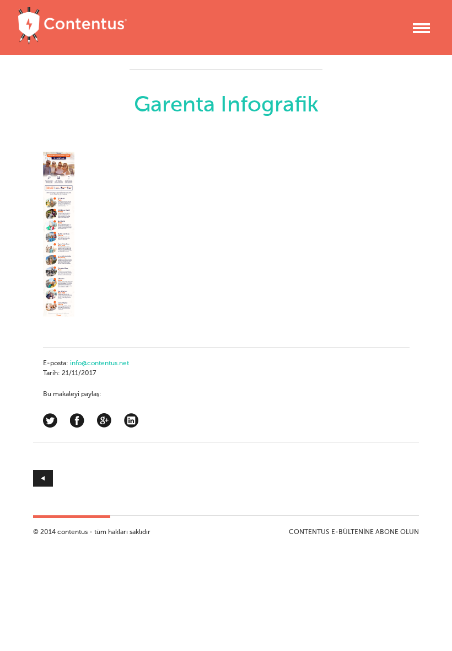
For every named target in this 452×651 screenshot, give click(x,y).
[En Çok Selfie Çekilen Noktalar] (129, 478)
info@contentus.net (99, 363)
